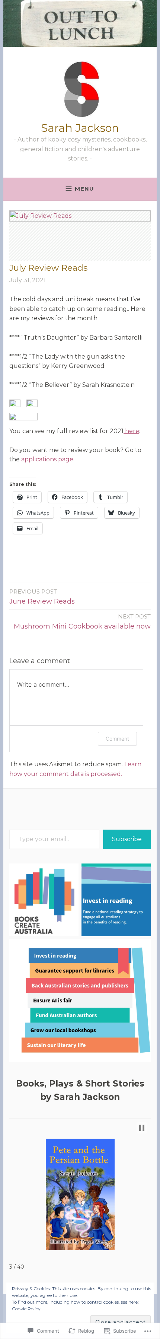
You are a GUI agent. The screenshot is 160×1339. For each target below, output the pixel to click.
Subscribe (127, 839)
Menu (84, 188)
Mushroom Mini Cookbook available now (82, 621)
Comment (117, 738)
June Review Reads (42, 596)
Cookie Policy (26, 1308)
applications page (47, 459)
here (131, 431)
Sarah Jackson (80, 127)
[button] (14, 403)
